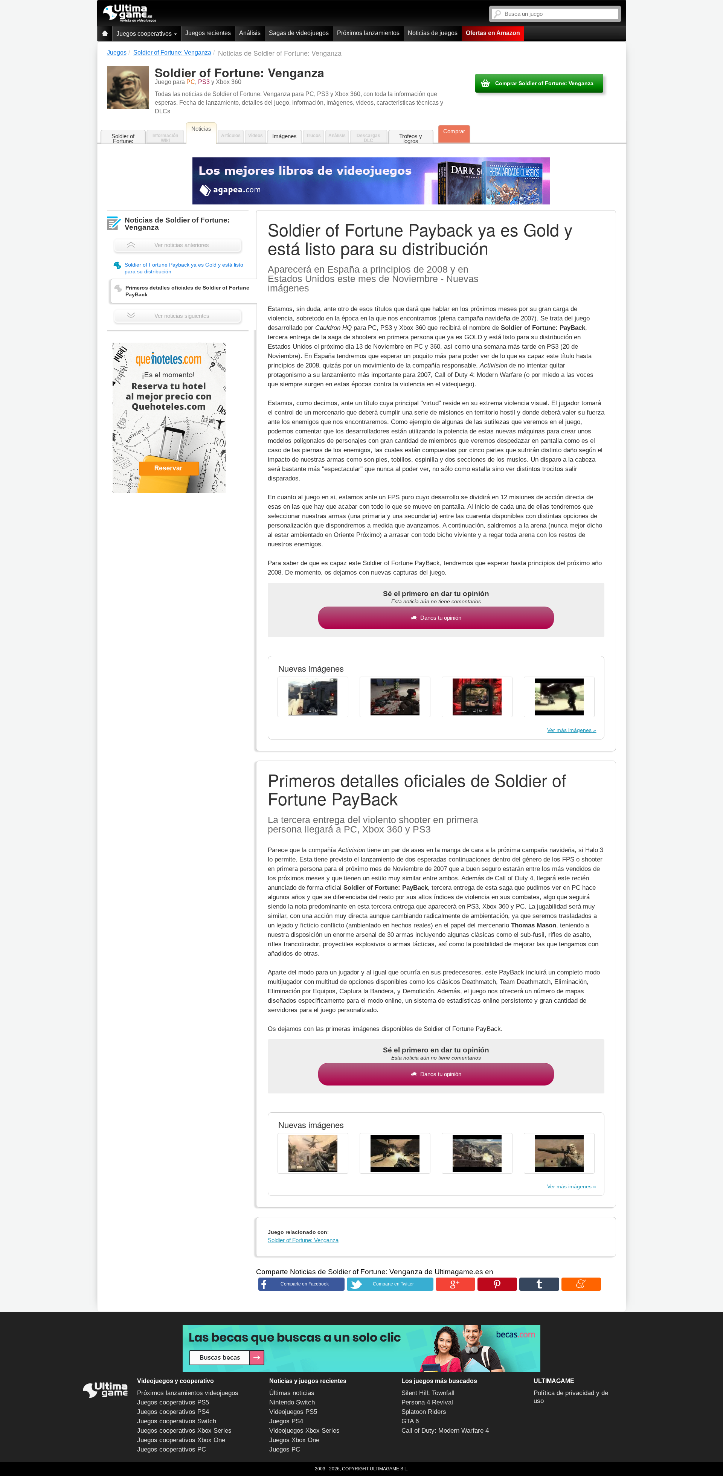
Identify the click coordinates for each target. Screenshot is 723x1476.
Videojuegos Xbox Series (304, 1430)
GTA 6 (410, 1421)
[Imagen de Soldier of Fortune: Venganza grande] (313, 697)
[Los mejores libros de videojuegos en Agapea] (371, 180)
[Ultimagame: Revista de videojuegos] (105, 33)
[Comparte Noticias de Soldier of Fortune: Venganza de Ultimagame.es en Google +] (455, 1284)
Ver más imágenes (569, 730)
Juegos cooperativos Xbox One (181, 1440)
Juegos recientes (208, 33)
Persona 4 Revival (427, 1402)
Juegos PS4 (286, 1421)
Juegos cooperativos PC (171, 1449)
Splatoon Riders (423, 1411)
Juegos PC (284, 1449)
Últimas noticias (291, 1393)
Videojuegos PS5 (293, 1411)
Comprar (454, 131)
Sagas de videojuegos (299, 33)
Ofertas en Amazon (493, 33)
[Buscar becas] (361, 1348)
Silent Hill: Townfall (428, 1393)
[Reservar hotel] (169, 418)
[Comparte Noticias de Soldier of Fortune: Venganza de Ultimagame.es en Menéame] (581, 1284)
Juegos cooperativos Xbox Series (184, 1430)
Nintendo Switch (292, 1402)
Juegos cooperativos (144, 33)
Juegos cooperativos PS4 (173, 1411)
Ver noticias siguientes (181, 316)
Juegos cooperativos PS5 (173, 1402)
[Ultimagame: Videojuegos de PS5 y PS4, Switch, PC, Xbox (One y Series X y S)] (129, 14)
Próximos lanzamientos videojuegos (187, 1393)
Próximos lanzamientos (368, 33)
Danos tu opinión (440, 617)
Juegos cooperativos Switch (176, 1421)
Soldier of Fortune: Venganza (123, 139)
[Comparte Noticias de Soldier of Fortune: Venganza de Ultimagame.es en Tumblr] (539, 1284)
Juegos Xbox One (294, 1440)
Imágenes (284, 136)
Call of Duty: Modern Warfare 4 (445, 1430)
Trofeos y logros (410, 138)
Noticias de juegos (433, 33)
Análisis (250, 33)
